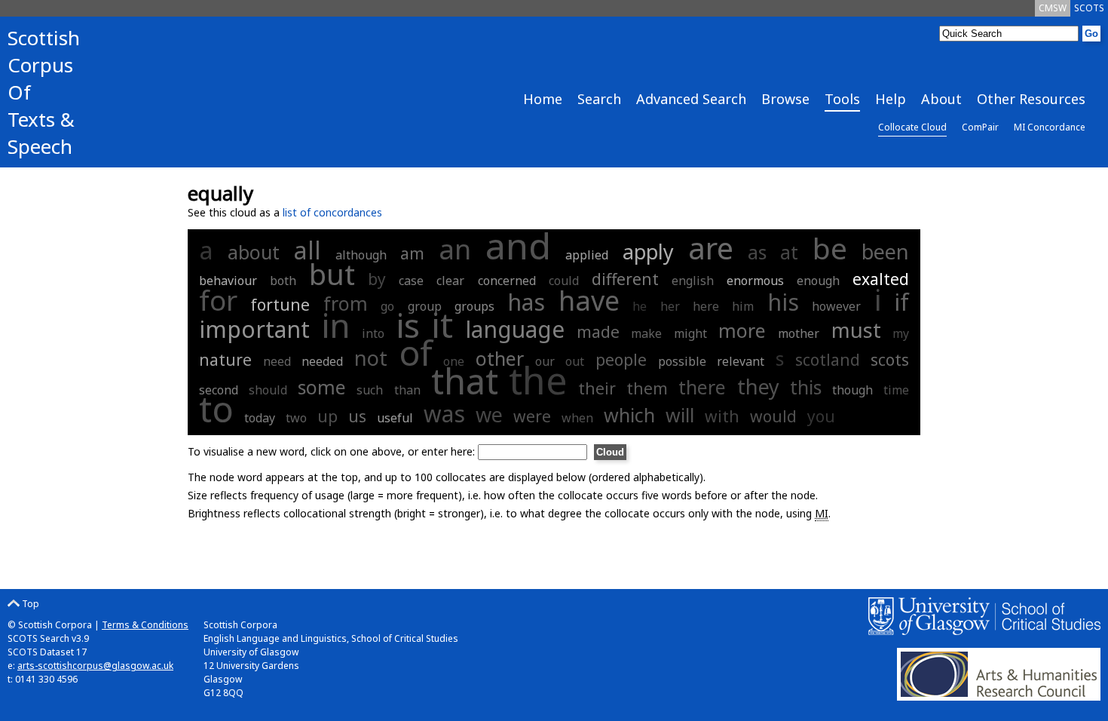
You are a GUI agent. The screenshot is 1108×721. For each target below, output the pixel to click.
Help (890, 99)
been (885, 251)
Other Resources (1031, 99)
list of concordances (332, 212)
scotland (827, 359)
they (758, 386)
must (856, 330)
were (532, 416)
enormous (755, 280)
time (896, 390)
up (327, 416)
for (218, 300)
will (680, 415)
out (574, 361)
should (268, 390)
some (322, 387)
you (821, 416)
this (806, 387)
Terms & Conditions (145, 624)
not (370, 358)
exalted (880, 279)
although (361, 255)
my (900, 333)
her (670, 306)
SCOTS (1089, 8)
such (370, 390)
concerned (507, 280)
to (216, 409)
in (336, 325)
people (621, 359)
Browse (785, 99)
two (296, 418)
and (518, 245)
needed (322, 361)
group (425, 306)
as (757, 252)
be (830, 248)
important (254, 329)
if (901, 302)
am (412, 253)
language (515, 329)
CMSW (1053, 8)
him (743, 306)
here (706, 306)
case (411, 280)
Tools (842, 99)
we (489, 414)
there (702, 387)
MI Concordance (1049, 127)
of (416, 352)
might (690, 333)
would (773, 416)
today (259, 418)
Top (29, 603)
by (377, 279)
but (332, 273)
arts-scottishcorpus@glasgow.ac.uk (95, 665)
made (598, 331)
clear (450, 280)
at (789, 252)
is (408, 325)
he (639, 306)
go (387, 306)
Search (599, 99)
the (538, 380)
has (526, 302)
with (722, 416)
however (836, 306)
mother (798, 333)
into (373, 333)
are (710, 247)
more (742, 330)
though (852, 390)
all (307, 250)
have (589, 300)
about (254, 252)
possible (682, 361)
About (941, 99)
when (577, 418)
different (625, 279)
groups (474, 306)
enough (818, 280)
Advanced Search (691, 99)
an (455, 249)
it (442, 325)
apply (648, 251)
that (464, 381)
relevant (740, 361)
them (647, 388)
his (783, 302)
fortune (280, 304)
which (629, 415)
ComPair (980, 127)
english (693, 280)
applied (586, 255)
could (564, 280)
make (646, 333)
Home (542, 99)
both (283, 280)
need (277, 361)
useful (395, 418)
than (407, 390)
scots (890, 359)
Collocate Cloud (912, 127)
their (597, 388)
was (444, 413)
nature (225, 359)
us (357, 416)
